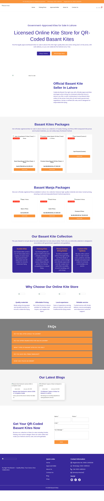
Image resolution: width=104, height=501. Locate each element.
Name (56, 416)
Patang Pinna (42, 7)
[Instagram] (75, 480)
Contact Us (75, 7)
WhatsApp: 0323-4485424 (54, 1)
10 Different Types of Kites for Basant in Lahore (50, 392)
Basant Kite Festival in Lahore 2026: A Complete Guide (24, 392)
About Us (65, 7)
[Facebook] (72, 480)
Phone (74, 416)
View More (24, 169)
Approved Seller (54, 7)
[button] (52, 334)
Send (61, 442)
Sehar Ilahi (17, 389)
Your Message (58, 430)
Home (33, 7)
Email (55, 423)
